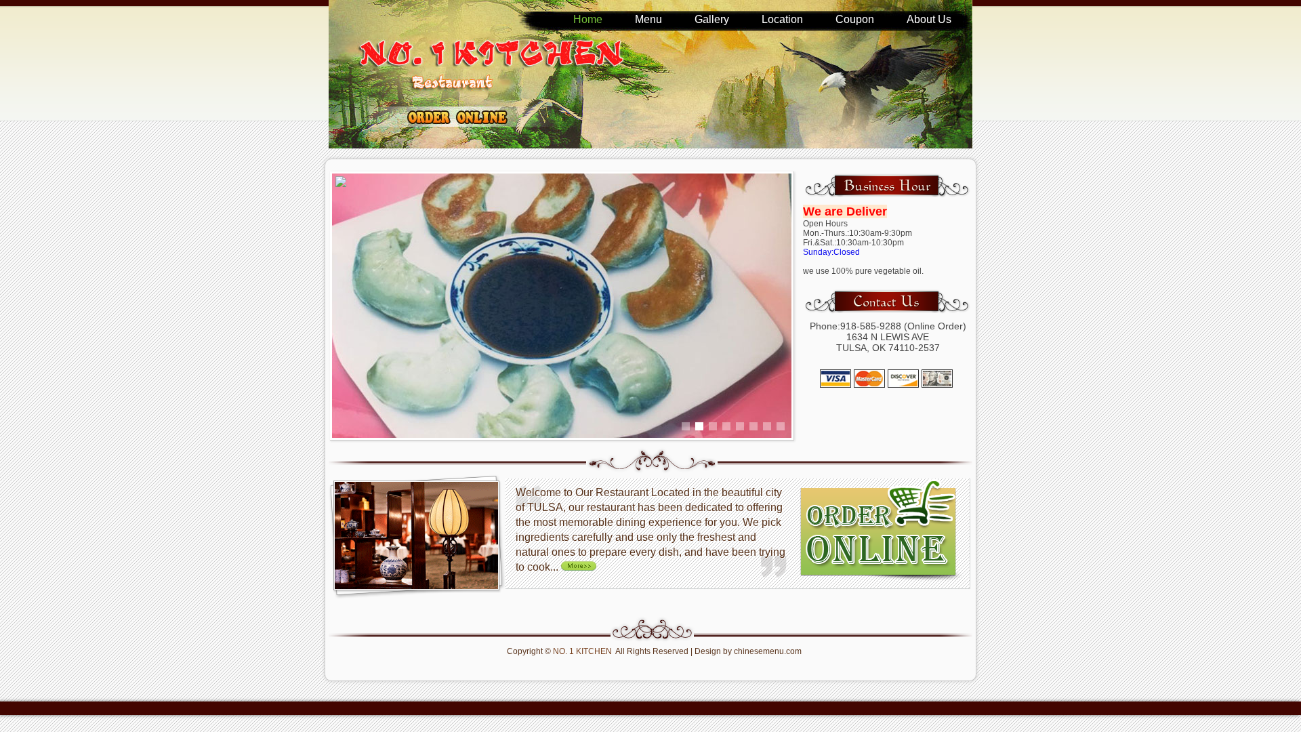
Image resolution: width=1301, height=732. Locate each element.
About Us (929, 19)
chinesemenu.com (768, 651)
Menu (648, 19)
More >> (581, 565)
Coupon (854, 19)
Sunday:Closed (831, 252)
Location (782, 19)
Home (587, 19)
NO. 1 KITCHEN (582, 651)
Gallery (712, 19)
